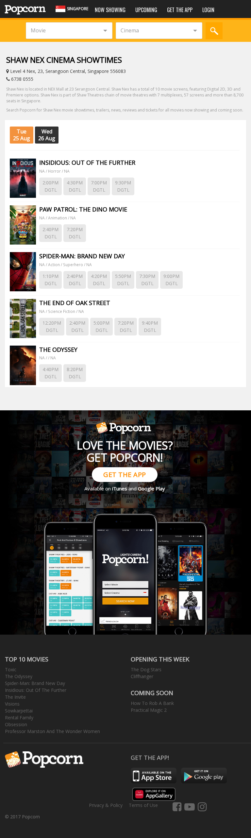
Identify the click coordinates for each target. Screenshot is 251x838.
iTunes (119, 488)
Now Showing (110, 10)
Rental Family (19, 717)
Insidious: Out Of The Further (35, 690)
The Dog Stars (146, 669)
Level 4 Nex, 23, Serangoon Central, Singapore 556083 (67, 71)
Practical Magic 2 (149, 710)
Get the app (179, 10)
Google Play (151, 488)
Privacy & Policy (106, 805)
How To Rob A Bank (152, 703)
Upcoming (146, 10)
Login (208, 10)
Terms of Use (143, 805)
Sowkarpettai (19, 711)
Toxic (10, 669)
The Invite (15, 697)
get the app (124, 474)
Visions (12, 704)
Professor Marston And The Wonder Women (52, 731)
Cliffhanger (142, 676)
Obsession (16, 724)
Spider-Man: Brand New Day (35, 683)
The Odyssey (18, 676)
